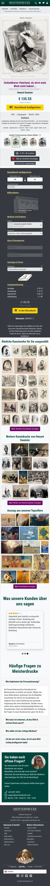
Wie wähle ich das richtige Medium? (21, 731)
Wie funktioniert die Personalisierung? (22, 681)
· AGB (5, 834)
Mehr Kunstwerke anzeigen (25, 586)
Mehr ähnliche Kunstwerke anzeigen (25, 429)
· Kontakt (6, 828)
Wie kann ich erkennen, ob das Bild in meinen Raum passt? (22, 721)
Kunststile (14, 9)
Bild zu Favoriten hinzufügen (26, 159)
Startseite (5, 9)
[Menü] (2, 3)
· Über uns (6, 845)
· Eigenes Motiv (32, 828)
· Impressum (7, 831)
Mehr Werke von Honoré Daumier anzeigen (25, 503)
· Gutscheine (31, 842)
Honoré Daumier (34, 9)
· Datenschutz (7, 836)
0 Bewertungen (30, 163)
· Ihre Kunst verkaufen (34, 831)
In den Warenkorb (26, 310)
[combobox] (25, 187)
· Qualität (29, 834)
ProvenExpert (20, 644)
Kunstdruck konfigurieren (27, 107)
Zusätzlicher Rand (12, 184)
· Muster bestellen (32, 845)
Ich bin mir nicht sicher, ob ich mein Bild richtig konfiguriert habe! (23, 741)
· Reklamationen (8, 842)
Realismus (23, 9)
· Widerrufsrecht (8, 839)
